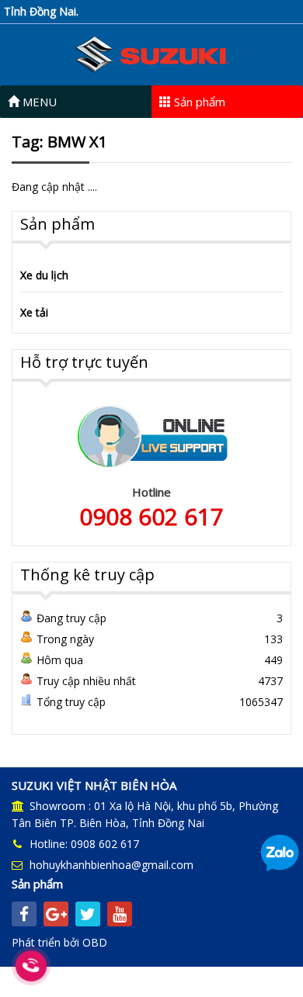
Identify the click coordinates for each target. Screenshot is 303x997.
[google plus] (56, 914)
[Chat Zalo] (279, 852)
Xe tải (34, 312)
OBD (94, 942)
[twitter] (87, 914)
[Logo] (151, 53)
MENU (38, 101)
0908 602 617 (151, 516)
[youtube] (119, 914)
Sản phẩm (198, 101)
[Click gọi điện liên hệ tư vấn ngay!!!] (31, 966)
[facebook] (24, 914)
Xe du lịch (44, 275)
